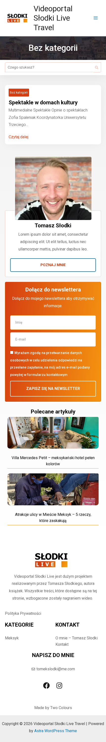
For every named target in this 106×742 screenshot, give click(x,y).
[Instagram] (59, 685)
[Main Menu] (95, 18)
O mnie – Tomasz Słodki (76, 638)
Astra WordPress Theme (55, 730)
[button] (53, 265)
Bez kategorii (19, 92)
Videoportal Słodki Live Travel (53, 18)
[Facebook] (46, 685)
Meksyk (12, 638)
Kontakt (62, 644)
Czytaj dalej (18, 137)
